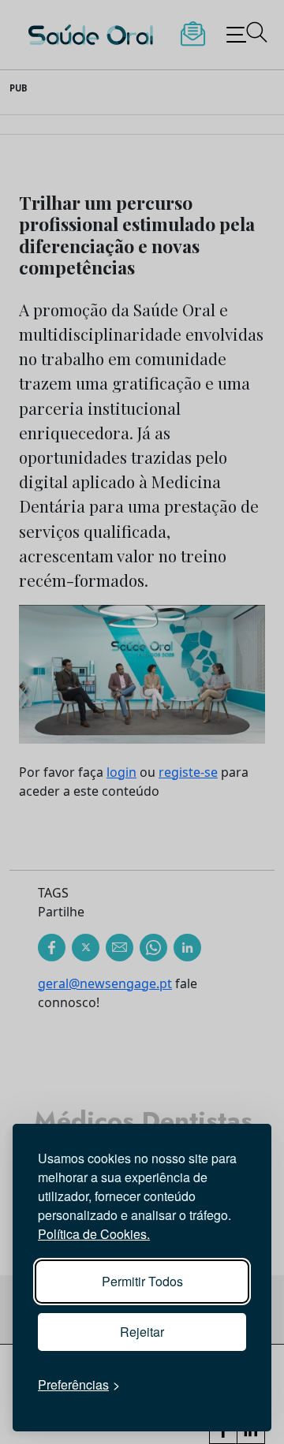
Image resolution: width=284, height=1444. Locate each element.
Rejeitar (142, 1332)
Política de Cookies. (94, 1234)
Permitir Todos (142, 1281)
